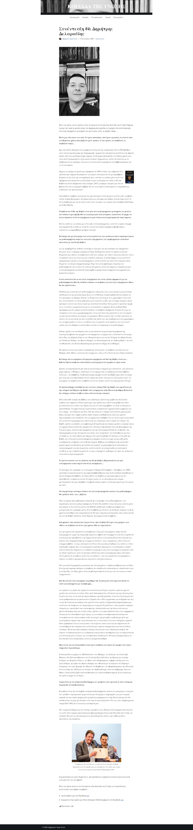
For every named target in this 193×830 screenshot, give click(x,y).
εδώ (87, 795)
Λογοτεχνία (74, 17)
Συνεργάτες (118, 17)
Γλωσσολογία (97, 17)
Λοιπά (107, 17)
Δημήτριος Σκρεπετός (69, 39)
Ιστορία (85, 17)
